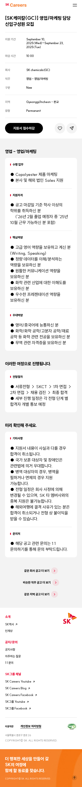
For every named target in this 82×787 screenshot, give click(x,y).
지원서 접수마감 (24, 128)
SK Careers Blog (15, 688)
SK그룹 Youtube (15, 702)
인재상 (9, 631)
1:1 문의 (9, 663)
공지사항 (10, 649)
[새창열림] (72, 726)
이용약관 (9, 726)
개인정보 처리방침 (30, 726)
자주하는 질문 (13, 656)
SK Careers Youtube (18, 681)
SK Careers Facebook (19, 695)
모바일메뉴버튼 (75, 5)
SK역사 (9, 624)
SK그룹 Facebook (16, 708)
